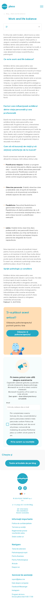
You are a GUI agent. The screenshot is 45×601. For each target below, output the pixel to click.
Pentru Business (18, 556)
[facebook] (20, 488)
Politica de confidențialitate (22, 523)
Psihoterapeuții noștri (19, 552)
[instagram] (25, 488)
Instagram (15, 590)
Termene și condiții (19, 527)
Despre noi (16, 567)
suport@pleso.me (18, 579)
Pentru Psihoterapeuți (20, 560)
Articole (15, 563)
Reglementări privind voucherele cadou (19, 532)
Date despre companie (20, 583)
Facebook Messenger (19, 587)
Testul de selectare (19, 549)
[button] (22, 26)
